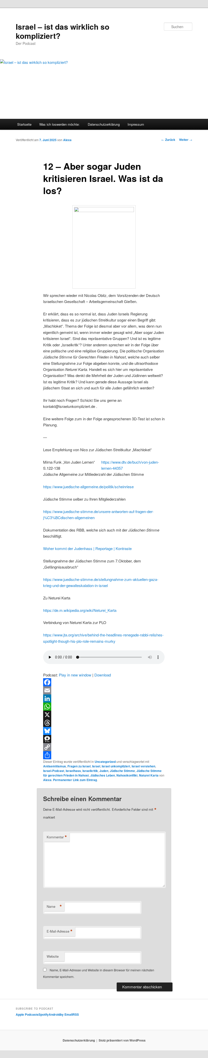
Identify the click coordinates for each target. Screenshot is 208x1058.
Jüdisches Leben (102, 775)
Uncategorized (105, 761)
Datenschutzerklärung (104, 124)
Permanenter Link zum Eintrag (75, 780)
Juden (103, 770)
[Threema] (104, 739)
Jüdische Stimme (122, 770)
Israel (96, 766)
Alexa (67, 140)
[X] (104, 715)
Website (53, 956)
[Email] (104, 690)
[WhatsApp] (104, 707)
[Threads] (104, 723)
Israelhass (73, 770)
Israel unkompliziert (116, 766)
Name (54, 906)
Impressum (136, 124)
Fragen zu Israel (79, 766)
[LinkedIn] (104, 698)
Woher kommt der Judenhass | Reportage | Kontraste (87, 548)
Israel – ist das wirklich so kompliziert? (62, 31)
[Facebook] (104, 682)
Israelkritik (90, 770)
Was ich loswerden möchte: (59, 124)
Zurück (168, 139)
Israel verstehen (143, 766)
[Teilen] (104, 755)
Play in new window (75, 674)
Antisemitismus (54, 766)
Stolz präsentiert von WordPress (122, 1040)
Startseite (24, 124)
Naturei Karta (149, 775)
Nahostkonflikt (126, 775)
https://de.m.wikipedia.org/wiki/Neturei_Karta (79, 610)
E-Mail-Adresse (60, 931)
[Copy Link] (104, 747)
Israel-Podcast (53, 770)
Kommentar (57, 837)
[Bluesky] (104, 731)
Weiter (185, 139)
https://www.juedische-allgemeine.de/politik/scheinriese (88, 486)
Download (102, 674)
